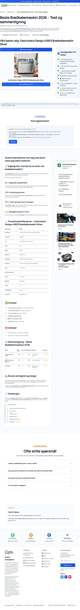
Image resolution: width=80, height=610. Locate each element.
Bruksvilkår (47, 564)
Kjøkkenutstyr (11, 12)
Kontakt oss (47, 553)
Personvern (47, 561)
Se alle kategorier (30, 565)
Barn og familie (29, 557)
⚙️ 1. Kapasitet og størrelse (64, 190)
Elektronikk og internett (29, 554)
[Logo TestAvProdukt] (4, 5)
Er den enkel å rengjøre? (17, 485)
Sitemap (46, 566)
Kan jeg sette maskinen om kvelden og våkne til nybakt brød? (30, 471)
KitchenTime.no (23, 294)
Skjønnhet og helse (30, 563)
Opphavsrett (27, 605)
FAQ (45, 556)
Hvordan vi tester (48, 558)
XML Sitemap (71, 605)
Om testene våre (9, 605)
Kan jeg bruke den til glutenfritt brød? (21, 478)
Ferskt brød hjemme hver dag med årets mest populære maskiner (66, 176)
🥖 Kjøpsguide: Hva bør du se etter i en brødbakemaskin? (66, 183)
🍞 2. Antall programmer (65, 194)
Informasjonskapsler (39, 605)
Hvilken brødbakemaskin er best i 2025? (22, 463)
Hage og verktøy (29, 560)
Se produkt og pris (25, 84)
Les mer (13, 141)
